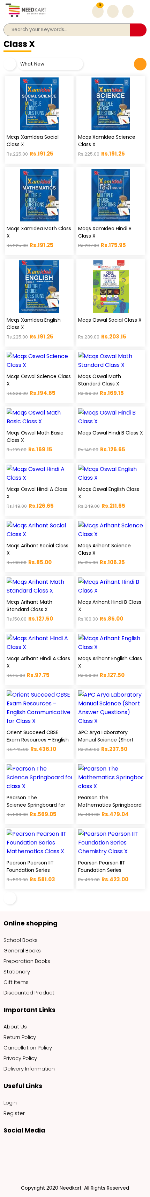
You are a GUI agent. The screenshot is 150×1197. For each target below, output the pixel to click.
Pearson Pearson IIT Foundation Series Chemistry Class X (101, 870)
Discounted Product (28, 992)
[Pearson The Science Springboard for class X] (39, 777)
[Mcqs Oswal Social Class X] (110, 286)
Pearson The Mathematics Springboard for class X (114, 805)
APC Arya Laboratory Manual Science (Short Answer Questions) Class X (110, 740)
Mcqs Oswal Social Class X (110, 319)
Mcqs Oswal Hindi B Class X (110, 432)
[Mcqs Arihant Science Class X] (110, 530)
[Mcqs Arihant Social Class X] (39, 530)
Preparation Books (26, 961)
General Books (22, 950)
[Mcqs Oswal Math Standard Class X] (110, 360)
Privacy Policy (20, 1058)
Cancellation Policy (27, 1047)
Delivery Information (29, 1068)
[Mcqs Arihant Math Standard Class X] (39, 586)
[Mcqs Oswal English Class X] (110, 473)
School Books (20, 940)
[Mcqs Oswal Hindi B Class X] (110, 417)
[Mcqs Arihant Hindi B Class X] (110, 586)
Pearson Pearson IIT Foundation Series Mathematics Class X (32, 870)
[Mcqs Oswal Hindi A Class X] (39, 473)
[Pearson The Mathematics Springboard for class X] (110, 777)
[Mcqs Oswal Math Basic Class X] (39, 417)
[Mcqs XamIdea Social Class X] (39, 103)
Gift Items (16, 982)
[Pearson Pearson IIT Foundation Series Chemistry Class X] (110, 842)
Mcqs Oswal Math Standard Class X (99, 380)
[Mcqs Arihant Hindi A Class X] (39, 642)
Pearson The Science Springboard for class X (36, 805)
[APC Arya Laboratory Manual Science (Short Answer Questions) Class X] (110, 707)
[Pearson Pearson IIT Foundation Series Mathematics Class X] (39, 842)
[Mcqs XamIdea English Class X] (39, 286)
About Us (15, 1026)
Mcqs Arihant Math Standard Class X (29, 605)
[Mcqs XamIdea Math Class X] (39, 195)
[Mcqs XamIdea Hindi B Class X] (110, 195)
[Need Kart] (26, 17)
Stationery (16, 971)
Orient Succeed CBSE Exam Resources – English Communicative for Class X (38, 743)
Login (10, 1102)
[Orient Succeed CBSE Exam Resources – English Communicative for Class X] (39, 707)
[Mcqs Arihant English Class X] (110, 642)
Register (14, 1113)
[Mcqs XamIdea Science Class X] (110, 103)
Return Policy (19, 1037)
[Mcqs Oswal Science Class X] (39, 360)
